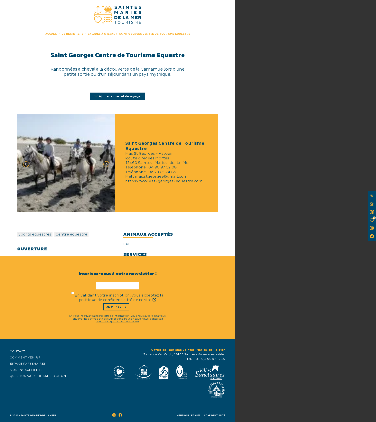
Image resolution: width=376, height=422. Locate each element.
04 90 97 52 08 (162, 167)
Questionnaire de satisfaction (38, 376)
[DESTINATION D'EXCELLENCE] (119, 372)
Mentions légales (188, 415)
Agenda (201, 7)
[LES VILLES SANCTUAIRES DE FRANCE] (209, 372)
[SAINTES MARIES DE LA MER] (117, 14)
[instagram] (372, 228)
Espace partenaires (28, 364)
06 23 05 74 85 (162, 172)
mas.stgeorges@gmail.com (161, 176)
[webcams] (372, 204)
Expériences (70, 7)
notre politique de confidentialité (117, 321)
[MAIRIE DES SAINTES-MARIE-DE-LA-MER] (216, 389)
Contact (17, 351)
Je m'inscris (116, 306)
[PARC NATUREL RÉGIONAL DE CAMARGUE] (181, 372)
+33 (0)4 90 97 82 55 (209, 359)
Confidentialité (214, 415)
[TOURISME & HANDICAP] (143, 372)
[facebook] (372, 237)
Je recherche (165, 7)
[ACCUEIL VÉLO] (164, 372)
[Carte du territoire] (372, 195)
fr (7, 7)
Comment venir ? (25, 357)
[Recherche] (227, 7)
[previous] (26, 165)
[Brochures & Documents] (372, 212)
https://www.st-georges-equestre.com (164, 181)
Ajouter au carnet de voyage (119, 96)
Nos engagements (26, 370)
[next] (106, 165)
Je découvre (33, 7)
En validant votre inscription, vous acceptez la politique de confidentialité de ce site (119, 297)
